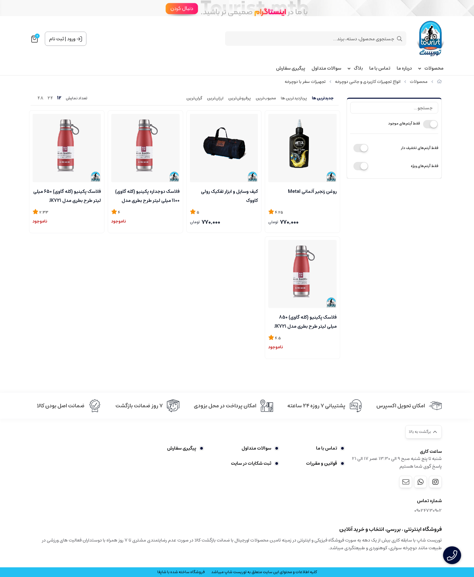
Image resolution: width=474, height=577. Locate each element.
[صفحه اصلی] (439, 81)
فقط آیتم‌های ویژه (424, 166)
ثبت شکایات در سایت (251, 463)
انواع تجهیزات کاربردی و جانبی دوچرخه (367, 81)
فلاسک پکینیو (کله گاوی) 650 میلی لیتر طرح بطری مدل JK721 (67, 195)
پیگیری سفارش (290, 68)
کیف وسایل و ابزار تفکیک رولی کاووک (229, 195)
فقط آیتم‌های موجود (404, 123)
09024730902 (428, 510)
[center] (399, 39)
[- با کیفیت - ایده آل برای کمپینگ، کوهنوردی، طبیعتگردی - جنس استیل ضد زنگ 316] (145, 148)
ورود (71, 39)
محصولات (433, 68)
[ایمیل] (405, 482)
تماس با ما (379, 68)
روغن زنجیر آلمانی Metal (312, 191)
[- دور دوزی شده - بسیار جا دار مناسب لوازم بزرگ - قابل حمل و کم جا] (224, 148)
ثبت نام (56, 39)
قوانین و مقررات (321, 463)
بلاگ (358, 68)
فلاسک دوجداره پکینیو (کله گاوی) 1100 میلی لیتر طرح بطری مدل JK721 (147, 195)
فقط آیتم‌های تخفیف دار (419, 148)
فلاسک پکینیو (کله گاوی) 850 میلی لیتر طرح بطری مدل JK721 (305, 321)
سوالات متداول (326, 68)
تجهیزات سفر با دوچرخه (305, 81)
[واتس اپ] (420, 482)
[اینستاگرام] (435, 482)
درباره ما (404, 68)
